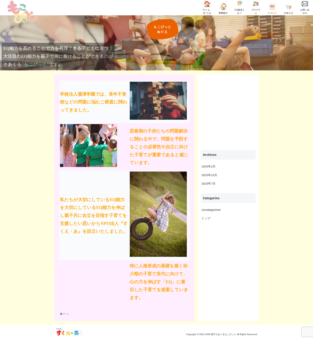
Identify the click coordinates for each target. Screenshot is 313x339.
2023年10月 (209, 175)
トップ (205, 218)
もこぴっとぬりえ (162, 29)
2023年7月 (208, 183)
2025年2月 (208, 166)
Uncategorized (210, 209)
